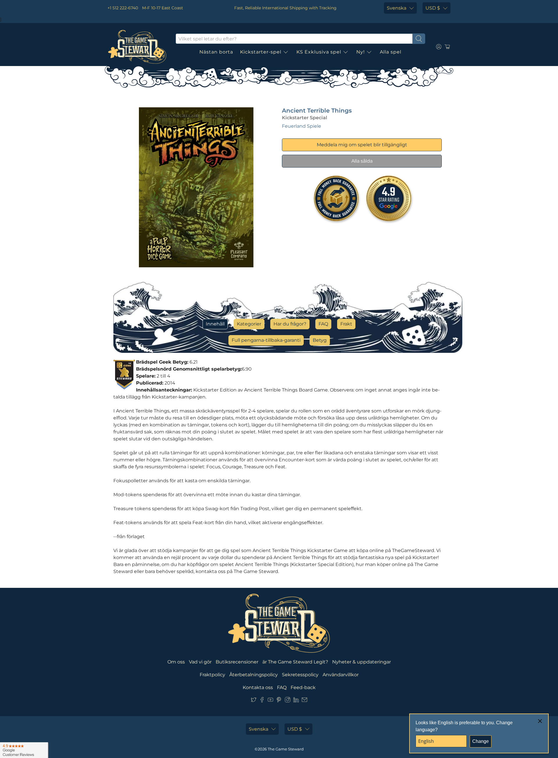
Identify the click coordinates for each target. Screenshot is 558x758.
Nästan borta (216, 52)
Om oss (176, 662)
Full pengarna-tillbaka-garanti (266, 340)
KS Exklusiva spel (318, 52)
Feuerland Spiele (301, 126)
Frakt (346, 324)
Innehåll (215, 324)
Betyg (320, 340)
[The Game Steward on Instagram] (287, 701)
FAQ (323, 324)
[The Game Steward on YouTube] (270, 701)
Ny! (360, 52)
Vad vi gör (200, 662)
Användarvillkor (341, 674)
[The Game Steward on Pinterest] (279, 701)
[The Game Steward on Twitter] (253, 701)
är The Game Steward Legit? (295, 662)
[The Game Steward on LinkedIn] (296, 701)
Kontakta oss (258, 687)
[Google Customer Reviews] (24, 750)
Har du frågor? (289, 324)
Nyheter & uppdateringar (361, 662)
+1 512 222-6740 (123, 7)
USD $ (432, 8)
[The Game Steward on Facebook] (262, 701)
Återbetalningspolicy (253, 674)
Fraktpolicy (212, 674)
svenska (396, 8)
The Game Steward (286, 749)
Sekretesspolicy (300, 674)
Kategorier (249, 324)
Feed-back (303, 687)
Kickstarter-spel (260, 52)
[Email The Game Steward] (304, 701)
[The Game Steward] (137, 47)
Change (480, 741)
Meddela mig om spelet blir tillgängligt (362, 144)
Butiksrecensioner (237, 662)
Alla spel (390, 52)
